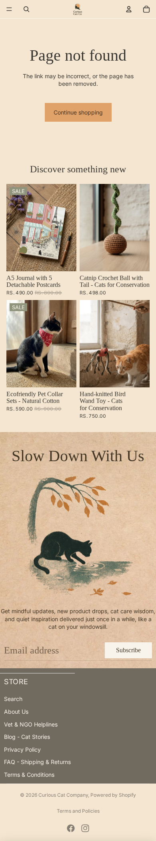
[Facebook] (71, 828)
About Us (16, 711)
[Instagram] (85, 828)
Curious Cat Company (63, 795)
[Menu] (9, 9)
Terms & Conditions (29, 774)
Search (13, 698)
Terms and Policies (78, 811)
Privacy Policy (22, 749)
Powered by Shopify (113, 795)
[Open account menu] (129, 9)
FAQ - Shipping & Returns (37, 761)
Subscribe (128, 650)
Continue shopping (78, 112)
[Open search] (26, 9)
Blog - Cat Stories (27, 736)
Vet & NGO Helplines (31, 724)
